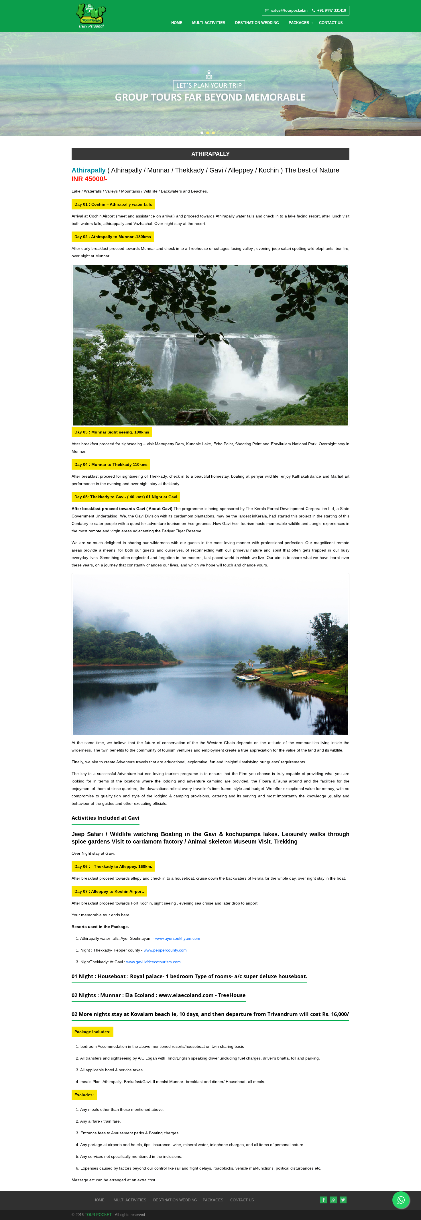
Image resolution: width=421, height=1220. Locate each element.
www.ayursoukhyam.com (177, 938)
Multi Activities (208, 23)
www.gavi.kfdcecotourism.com (153, 962)
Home (176, 23)
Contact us (240, 1200)
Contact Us (331, 23)
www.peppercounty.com (165, 950)
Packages (299, 23)
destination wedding (257, 23)
